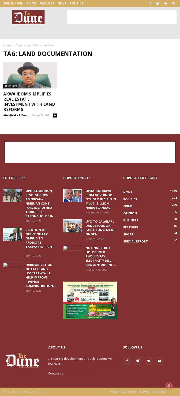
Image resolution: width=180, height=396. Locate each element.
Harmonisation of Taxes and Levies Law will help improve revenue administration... (41, 275)
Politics (76, 3)
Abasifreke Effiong (15, 115)
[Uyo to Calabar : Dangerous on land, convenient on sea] (72, 225)
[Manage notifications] (169, 385)
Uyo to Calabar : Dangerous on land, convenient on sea (100, 227)
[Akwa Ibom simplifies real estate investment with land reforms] (30, 75)
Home (31, 3)
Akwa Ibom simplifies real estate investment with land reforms (29, 101)
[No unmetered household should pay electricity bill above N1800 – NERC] (72, 252)
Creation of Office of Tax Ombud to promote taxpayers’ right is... (40, 240)
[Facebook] (150, 3)
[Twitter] (157, 3)
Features (47, 3)
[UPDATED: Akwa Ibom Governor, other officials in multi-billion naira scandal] (72, 195)
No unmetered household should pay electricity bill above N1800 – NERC (101, 256)
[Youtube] (173, 3)
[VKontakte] (165, 3)
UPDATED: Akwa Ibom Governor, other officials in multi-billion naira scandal (101, 199)
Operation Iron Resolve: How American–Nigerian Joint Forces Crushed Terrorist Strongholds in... (41, 203)
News (62, 3)
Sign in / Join (13, 3)
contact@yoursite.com (80, 373)
